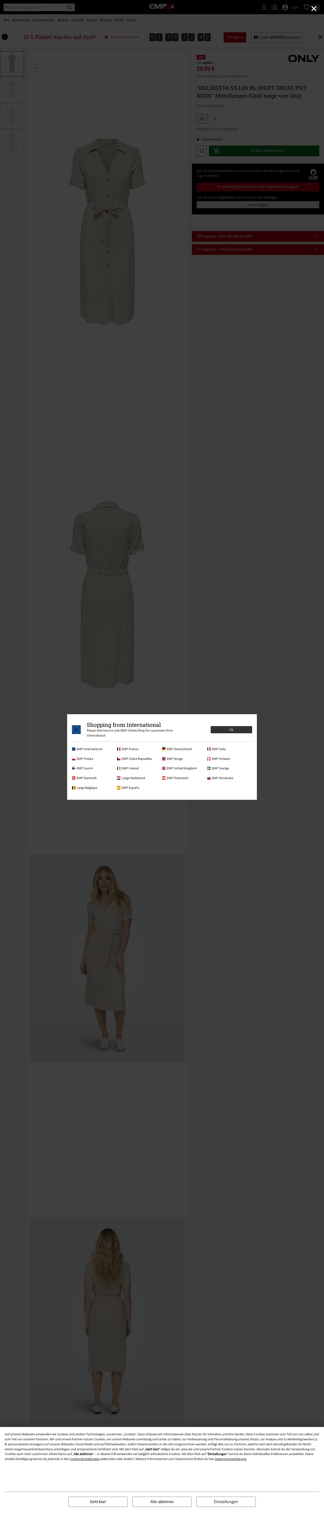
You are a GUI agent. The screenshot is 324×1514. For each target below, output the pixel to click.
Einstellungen (226, 1501)
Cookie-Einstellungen (85, 1459)
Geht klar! (98, 1502)
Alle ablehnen (162, 1502)
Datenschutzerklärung (230, 1459)
